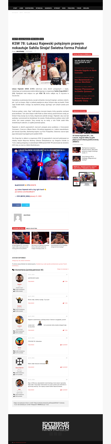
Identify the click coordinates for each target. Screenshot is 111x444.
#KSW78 (33, 185)
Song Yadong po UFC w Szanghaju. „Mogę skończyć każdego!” (89, 158)
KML (19, 389)
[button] (97, 8)
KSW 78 (21, 12)
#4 (66, 338)
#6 (66, 379)
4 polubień (64, 344)
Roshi (19, 347)
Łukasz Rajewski (24, 39)
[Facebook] (92, 1)
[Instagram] (95, 1)
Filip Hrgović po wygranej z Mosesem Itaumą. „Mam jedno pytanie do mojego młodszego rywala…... (40, 247)
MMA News (34, 39)
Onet (41, 39)
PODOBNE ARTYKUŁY (18, 228)
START (15, 8)
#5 (66, 358)
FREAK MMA (71, 8)
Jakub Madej (20, 51)
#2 (66, 296)
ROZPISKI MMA (29, 8)
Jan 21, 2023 (31, 274)
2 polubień (64, 367)
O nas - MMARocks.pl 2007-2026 (19, 442)
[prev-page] (13, 251)
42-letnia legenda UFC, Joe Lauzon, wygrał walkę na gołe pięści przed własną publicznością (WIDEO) (20, 247)
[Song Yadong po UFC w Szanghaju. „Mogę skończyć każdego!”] (60, 238)
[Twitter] (97, 1)
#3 (66, 316)
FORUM (79, 8)
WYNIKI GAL (39, 8)
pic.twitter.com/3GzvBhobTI (25, 192)
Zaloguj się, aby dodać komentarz (21, 260)
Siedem (19, 306)
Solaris (19, 284)
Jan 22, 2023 (31, 379)
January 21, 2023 (35, 196)
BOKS (63, 8)
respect (19, 326)
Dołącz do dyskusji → (63, 269)
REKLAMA (86, 8)
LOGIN (21, 8)
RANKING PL (48, 8)
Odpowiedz (31, 281)
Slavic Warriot (19, 367)
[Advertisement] (55, 25)
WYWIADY (57, 8)
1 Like (65, 281)
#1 (66, 274)
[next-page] (16, 251)
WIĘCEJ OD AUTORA (31, 228)
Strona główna (15, 12)
